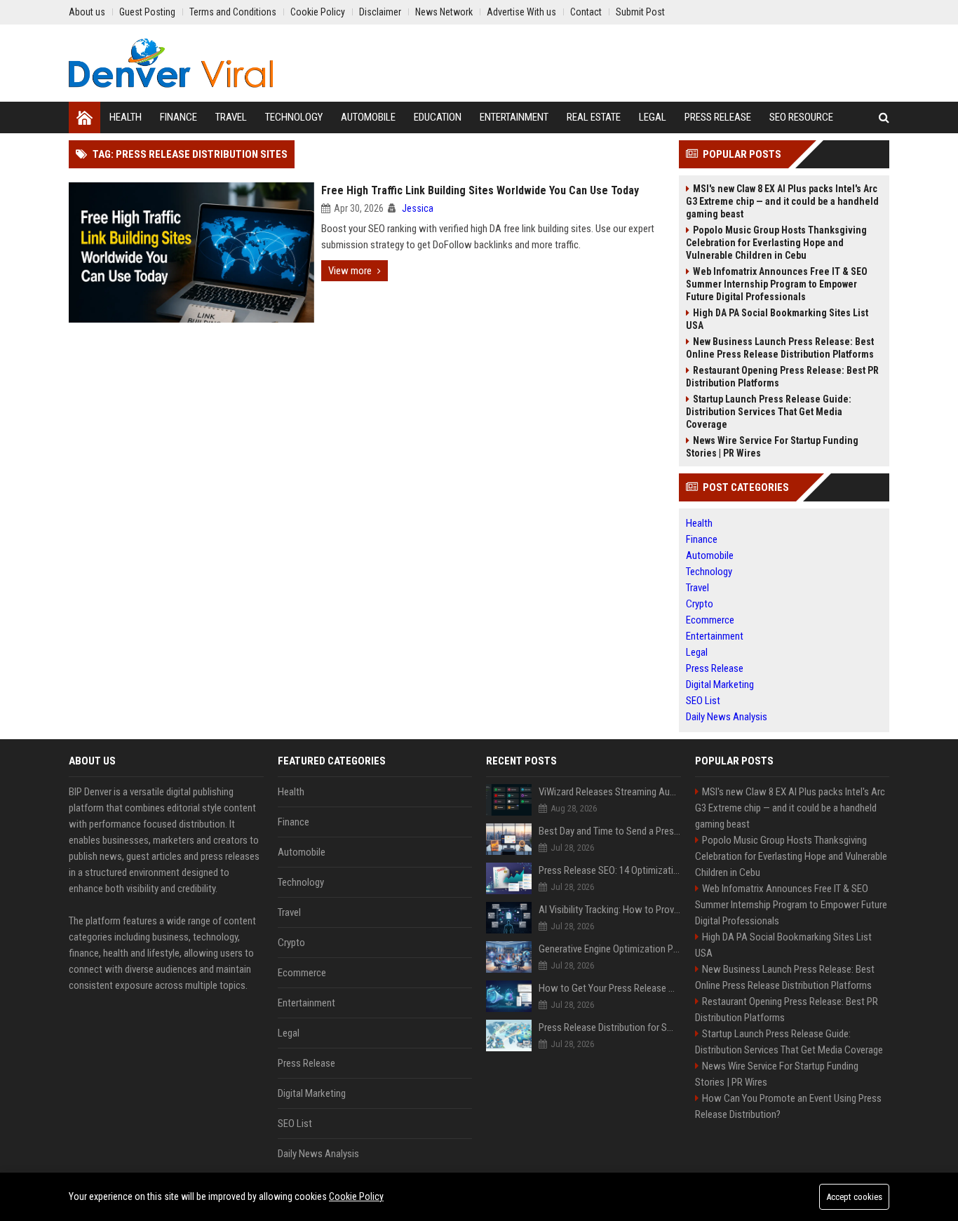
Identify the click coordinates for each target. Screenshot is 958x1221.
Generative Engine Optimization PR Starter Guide (610, 949)
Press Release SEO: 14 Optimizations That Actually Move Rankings (610, 870)
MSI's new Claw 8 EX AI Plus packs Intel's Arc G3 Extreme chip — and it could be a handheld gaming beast (782, 201)
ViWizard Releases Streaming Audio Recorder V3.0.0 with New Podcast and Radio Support (610, 791)
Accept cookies (854, 1197)
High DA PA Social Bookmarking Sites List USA (777, 319)
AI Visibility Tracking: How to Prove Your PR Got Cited (610, 909)
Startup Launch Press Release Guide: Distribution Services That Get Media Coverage (768, 411)
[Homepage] (84, 117)
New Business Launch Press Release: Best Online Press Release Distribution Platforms (780, 348)
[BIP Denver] (171, 63)
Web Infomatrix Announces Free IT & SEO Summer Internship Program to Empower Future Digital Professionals (777, 284)
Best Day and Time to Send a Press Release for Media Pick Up (610, 831)
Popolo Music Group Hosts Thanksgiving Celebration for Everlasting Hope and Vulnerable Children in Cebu (776, 242)
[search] (884, 117)
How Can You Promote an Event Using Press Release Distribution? (788, 1106)
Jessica (417, 208)
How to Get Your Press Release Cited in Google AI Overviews (610, 988)
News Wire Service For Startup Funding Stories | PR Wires (772, 447)
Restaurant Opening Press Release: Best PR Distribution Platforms (782, 377)
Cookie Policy (356, 1196)
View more (350, 270)
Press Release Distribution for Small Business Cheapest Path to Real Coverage (610, 1027)
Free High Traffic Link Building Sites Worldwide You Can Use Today (480, 190)
